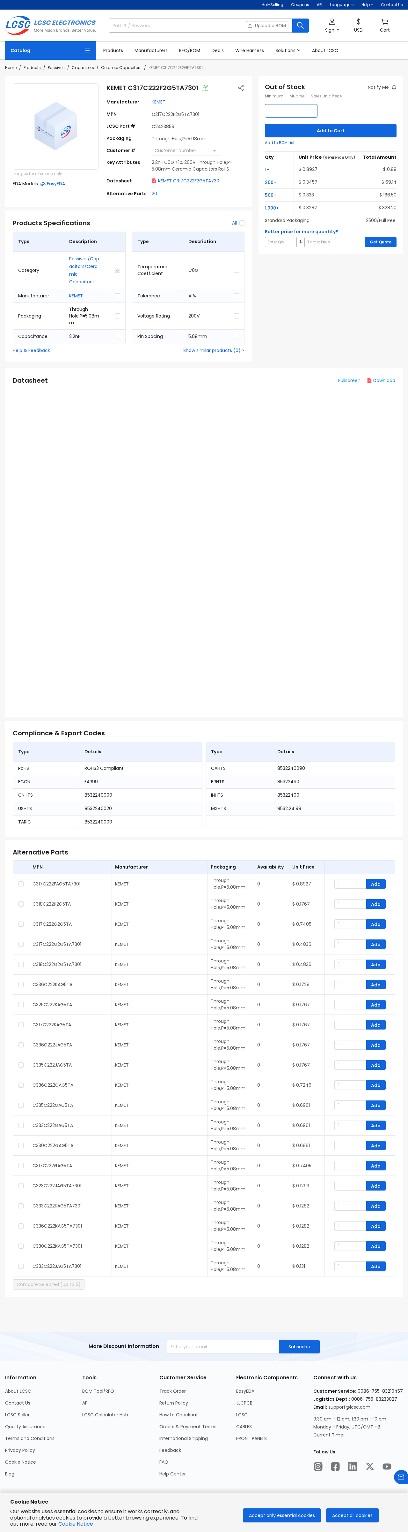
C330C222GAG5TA (53, 1145)
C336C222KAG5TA (52, 984)
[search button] (300, 26)
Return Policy (173, 1403)
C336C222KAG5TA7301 (57, 1226)
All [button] (234, 223)
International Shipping (183, 1438)
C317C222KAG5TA (52, 1025)
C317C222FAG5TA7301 (56, 884)
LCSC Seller (17, 1415)
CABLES (244, 1426)
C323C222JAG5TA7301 (57, 1186)
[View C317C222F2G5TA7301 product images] (56, 126)
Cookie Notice (20, 1462)
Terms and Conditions (30, 1438)
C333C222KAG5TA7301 (57, 1206)
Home (11, 67)
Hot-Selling (272, 4)
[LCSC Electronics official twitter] (370, 1466)
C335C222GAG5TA (53, 1105)
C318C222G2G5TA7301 (57, 964)
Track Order (172, 1391)
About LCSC (18, 1391)
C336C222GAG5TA (53, 1085)
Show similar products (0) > (213, 350)
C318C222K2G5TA (52, 904)
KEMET (158, 102)
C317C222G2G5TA (52, 924)
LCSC (242, 1415)
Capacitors (83, 67)
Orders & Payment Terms (187, 1426)
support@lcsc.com (349, 1407)
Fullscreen (349, 380)
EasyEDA (245, 1391)
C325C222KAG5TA (52, 1004)
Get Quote (380, 242)
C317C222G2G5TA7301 (57, 944)
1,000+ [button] (272, 208)
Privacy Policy (20, 1450)
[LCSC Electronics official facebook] (335, 1466)
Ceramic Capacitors (121, 67)
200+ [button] (270, 182)
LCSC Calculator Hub (105, 1415)
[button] (332, 26)
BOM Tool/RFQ (98, 1391)
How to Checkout (178, 1415)
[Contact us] (401, 1477)
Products (32, 67)
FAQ (163, 1462)
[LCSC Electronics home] (50, 25)
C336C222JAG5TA (52, 1045)
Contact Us (392, 4)
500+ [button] (270, 195)
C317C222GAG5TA (52, 1165)
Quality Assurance (25, 1426)
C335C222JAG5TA (52, 1065)
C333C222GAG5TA (53, 1125)
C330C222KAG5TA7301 (57, 1246)
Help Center (172, 1474)
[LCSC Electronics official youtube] (387, 1466)
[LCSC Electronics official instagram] (318, 1466)
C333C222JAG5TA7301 (57, 1266)
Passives (56, 67)
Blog (9, 1474)
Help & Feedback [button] (31, 350)
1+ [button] (267, 169)
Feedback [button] (170, 1450)
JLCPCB (244, 1403)
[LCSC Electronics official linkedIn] (352, 1466)
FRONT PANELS (251, 1438)
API (319, 4)
